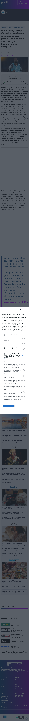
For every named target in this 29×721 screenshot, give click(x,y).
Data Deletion (7, 411)
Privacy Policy (22, 411)
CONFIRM (8, 406)
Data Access (14, 411)
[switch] (23, 338)
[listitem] (14, 335)
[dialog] (14, 360)
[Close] (26, 310)
